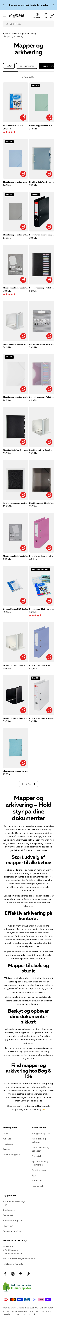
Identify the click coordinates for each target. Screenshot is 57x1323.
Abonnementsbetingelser (14, 1203)
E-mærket (8, 1215)
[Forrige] (3, 5)
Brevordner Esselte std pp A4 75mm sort (41, 235)
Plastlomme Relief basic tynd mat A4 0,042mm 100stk (15, 556)
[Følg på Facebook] (5, 1274)
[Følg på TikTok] (28, 1274)
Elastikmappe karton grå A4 (15, 235)
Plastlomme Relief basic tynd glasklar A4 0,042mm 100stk (15, 288)
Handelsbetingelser (12, 1220)
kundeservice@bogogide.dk (22, 1258)
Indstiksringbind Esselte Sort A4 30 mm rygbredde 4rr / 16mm (15, 718)
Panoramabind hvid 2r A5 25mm (15, 344)
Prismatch (36, 1156)
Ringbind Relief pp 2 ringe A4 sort (15, 450)
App (34, 1175)
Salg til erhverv (39, 1170)
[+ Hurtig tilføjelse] (23, 117)
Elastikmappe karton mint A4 (41, 125)
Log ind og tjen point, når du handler (28, 5)
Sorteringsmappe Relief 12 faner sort (41, 288)
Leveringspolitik (28, 1314)
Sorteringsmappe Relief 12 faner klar (41, 397)
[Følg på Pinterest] (21, 1274)
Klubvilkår (8, 1225)
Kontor (13, 33)
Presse (6, 1149)
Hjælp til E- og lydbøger (39, 1140)
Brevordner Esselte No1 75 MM (41, 556)
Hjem (5, 33)
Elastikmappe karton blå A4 (15, 182)
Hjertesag (8, 1144)
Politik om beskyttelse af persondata (18, 1311)
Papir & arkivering (28, 33)
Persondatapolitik (12, 1231)
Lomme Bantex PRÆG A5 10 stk (15, 609)
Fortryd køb (38, 1186)
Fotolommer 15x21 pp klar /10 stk (41, 609)
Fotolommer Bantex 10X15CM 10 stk (15, 125)
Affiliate (7, 1138)
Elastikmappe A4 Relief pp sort (41, 503)
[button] (9, 132)
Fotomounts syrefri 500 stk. (41, 344)
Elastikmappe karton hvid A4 (15, 397)
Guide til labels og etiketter (40, 1149)
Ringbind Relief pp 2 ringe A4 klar (41, 182)
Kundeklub (37, 1180)
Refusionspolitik (42, 1311)
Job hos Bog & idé (12, 1154)
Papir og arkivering (26, 66)
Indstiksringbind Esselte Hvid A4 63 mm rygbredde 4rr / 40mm (41, 450)
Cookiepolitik (9, 1210)
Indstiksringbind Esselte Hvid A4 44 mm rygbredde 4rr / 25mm (15, 665)
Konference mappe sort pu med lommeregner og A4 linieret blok (15, 503)
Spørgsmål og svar (41, 1133)
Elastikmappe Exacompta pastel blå (15, 771)
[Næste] (53, 5)
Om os (6, 1133)
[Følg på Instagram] (13, 1274)
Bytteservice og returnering (40, 1163)
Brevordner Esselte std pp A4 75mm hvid (41, 718)
